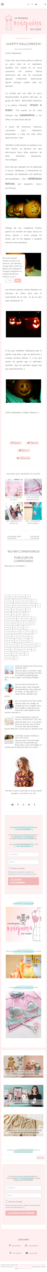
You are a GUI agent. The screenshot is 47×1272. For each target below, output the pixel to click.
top (20, 627)
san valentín (11, 645)
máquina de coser (23, 649)
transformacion (12, 631)
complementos (29, 645)
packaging (23, 636)
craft (20, 614)
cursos (20, 653)
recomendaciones (27, 605)
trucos (24, 640)
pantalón (9, 640)
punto (8, 653)
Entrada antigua (34, 537)
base (7, 649)
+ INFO (9, 280)
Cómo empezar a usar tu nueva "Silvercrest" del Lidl (28, 718)
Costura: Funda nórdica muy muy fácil (27, 737)
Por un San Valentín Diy (26, 684)
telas (27, 623)
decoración (21, 38)
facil (29, 631)
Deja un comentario (23, 49)
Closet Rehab (25, 601)
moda (8, 610)
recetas (9, 605)
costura (9, 601)
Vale (18, 280)
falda (8, 614)
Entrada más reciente (14, 537)
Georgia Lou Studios (22, 1267)
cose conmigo (11, 623)
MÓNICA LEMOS (25, 1268)
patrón (8, 627)
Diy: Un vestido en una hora (28, 701)
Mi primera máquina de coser (31, 1265)
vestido (21, 610)
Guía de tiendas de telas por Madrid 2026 (28, 667)
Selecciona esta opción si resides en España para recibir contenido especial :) (22, 873)
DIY (29, 38)
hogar (8, 636)
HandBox (20, 596)
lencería (9, 658)
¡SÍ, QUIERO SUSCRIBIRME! (17, 881)
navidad (26, 618)
